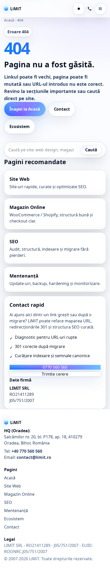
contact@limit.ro (34, 457)
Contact (62, 109)
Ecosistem (19, 126)
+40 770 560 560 (27, 451)
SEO (8, 502)
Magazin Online (19, 494)
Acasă (9, 20)
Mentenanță (16, 510)
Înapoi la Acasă (24, 109)
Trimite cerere (55, 374)
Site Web (12, 486)
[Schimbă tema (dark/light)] (78, 8)
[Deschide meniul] (100, 8)
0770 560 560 (55, 367)
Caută (91, 150)
